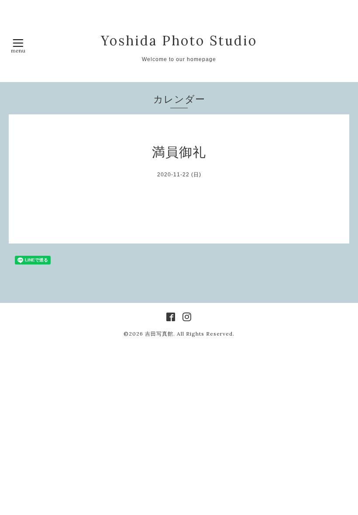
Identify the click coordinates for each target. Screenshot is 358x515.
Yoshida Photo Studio (179, 40)
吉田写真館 (159, 333)
